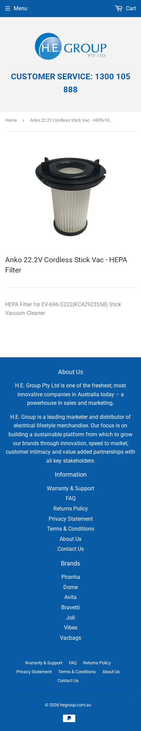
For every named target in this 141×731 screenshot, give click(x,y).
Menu (20, 8)
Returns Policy (70, 508)
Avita (70, 597)
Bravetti (70, 607)
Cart (130, 8)
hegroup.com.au (75, 704)
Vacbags (70, 638)
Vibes (70, 627)
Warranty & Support (70, 488)
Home (11, 120)
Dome (70, 587)
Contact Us (70, 549)
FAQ (71, 498)
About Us (70, 539)
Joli (70, 617)
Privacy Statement (71, 519)
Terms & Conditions (70, 529)
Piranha (70, 577)
